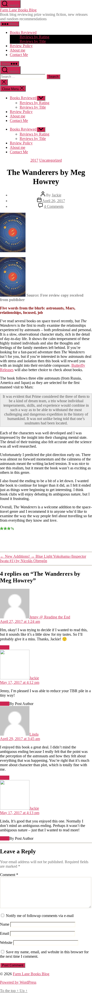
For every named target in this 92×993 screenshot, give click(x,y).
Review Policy (21, 46)
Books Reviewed (23, 32)
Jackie (56, 195)
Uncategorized (50, 160)
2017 (34, 160)
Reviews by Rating (34, 37)
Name (4, 924)
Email (4, 933)
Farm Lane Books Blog (18, 10)
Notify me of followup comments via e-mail (40, 916)
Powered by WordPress (18, 982)
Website (6, 942)
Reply (4, 647)
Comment (9, 875)
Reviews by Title (33, 41)
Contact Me (19, 55)
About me (17, 50)
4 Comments (54, 206)
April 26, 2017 (53, 201)
